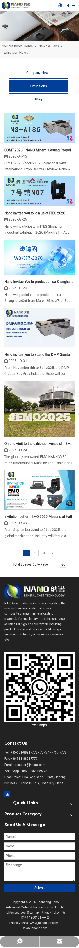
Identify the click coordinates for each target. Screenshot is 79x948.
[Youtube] (7, 794)
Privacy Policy (50, 912)
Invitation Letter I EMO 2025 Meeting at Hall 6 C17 (39, 517)
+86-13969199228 (34, 771)
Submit (39, 888)
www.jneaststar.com (44, 923)
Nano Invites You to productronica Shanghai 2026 (39, 282)
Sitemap (33, 912)
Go (63, 564)
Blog (38, 99)
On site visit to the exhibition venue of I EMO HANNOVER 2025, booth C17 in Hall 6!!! (39, 444)
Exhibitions (38, 86)
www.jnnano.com (35, 928)
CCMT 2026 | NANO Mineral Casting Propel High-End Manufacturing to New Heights (39, 150)
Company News (38, 73)
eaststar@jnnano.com (30, 765)
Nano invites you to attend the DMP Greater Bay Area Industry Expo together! (39, 354)
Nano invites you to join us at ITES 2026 (34, 213)
